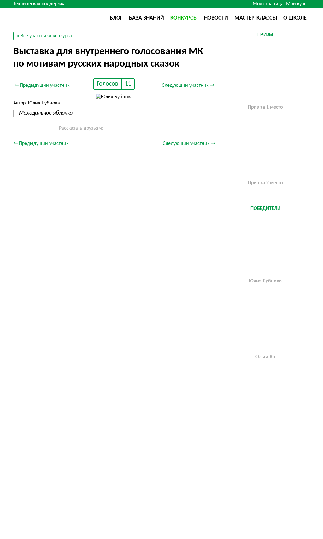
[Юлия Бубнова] (265, 246)
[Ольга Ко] (265, 322)
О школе (295, 18)
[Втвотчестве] (44, 17)
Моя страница (268, 4)
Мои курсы (298, 4)
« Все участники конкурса (44, 35)
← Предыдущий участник (41, 85)
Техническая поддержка (39, 4)
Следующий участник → (188, 85)
